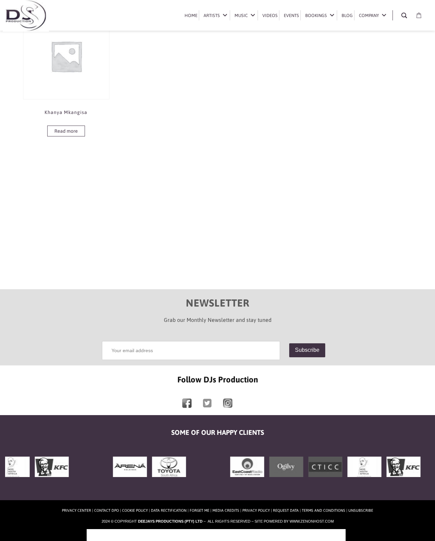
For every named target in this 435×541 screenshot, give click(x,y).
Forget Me (199, 510)
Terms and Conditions (323, 510)
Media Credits (225, 510)
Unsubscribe (360, 510)
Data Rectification (169, 510)
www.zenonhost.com (312, 521)
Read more (66, 131)
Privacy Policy (256, 510)
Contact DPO (106, 510)
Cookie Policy (135, 510)
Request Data (286, 510)
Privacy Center (76, 510)
